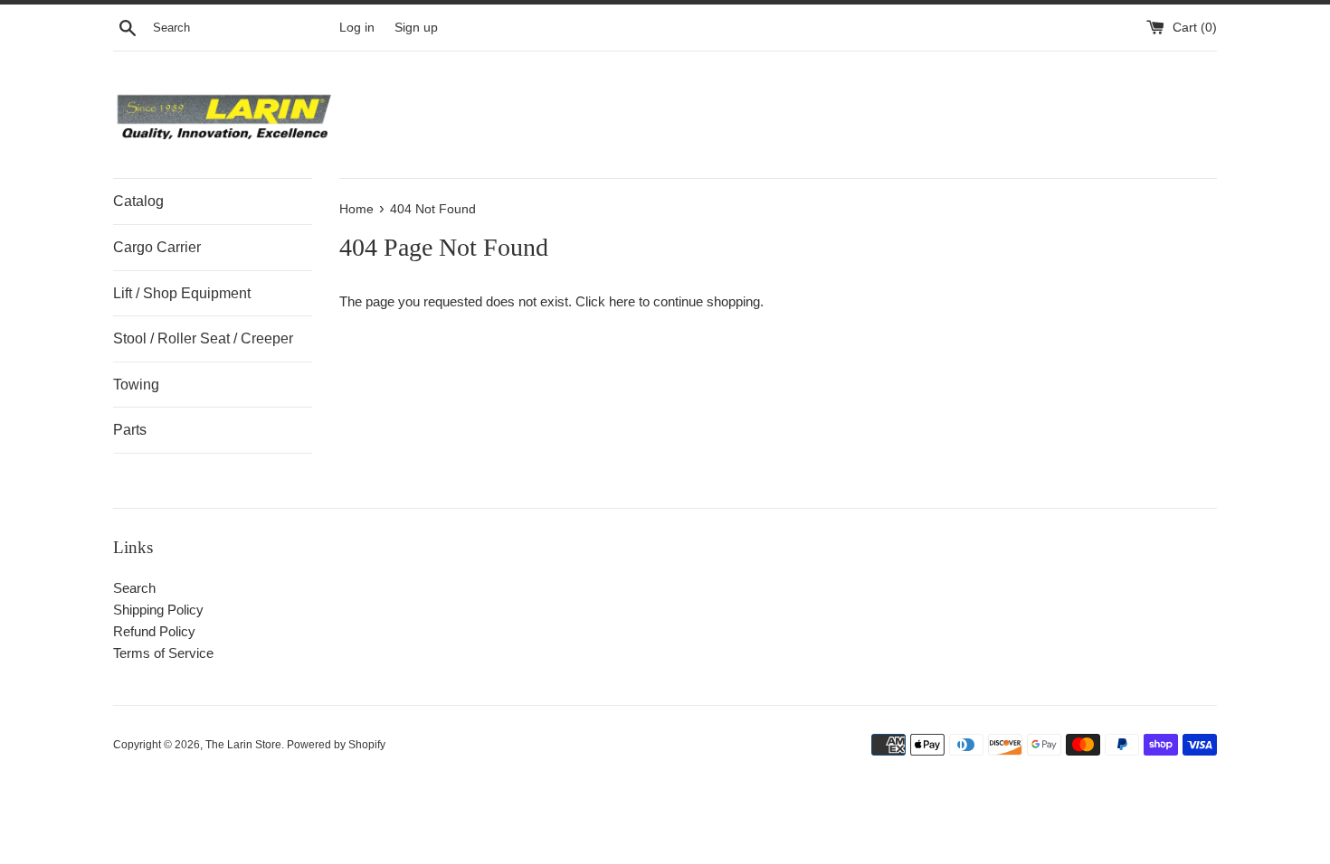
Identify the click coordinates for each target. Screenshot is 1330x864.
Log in (357, 27)
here (622, 301)
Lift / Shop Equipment (182, 293)
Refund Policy (154, 631)
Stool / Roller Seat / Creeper (203, 338)
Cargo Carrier (157, 247)
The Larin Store (243, 744)
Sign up (416, 27)
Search (134, 588)
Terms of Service (163, 653)
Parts (130, 429)
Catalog (138, 201)
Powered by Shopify (336, 744)
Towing (136, 384)
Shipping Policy (158, 609)
